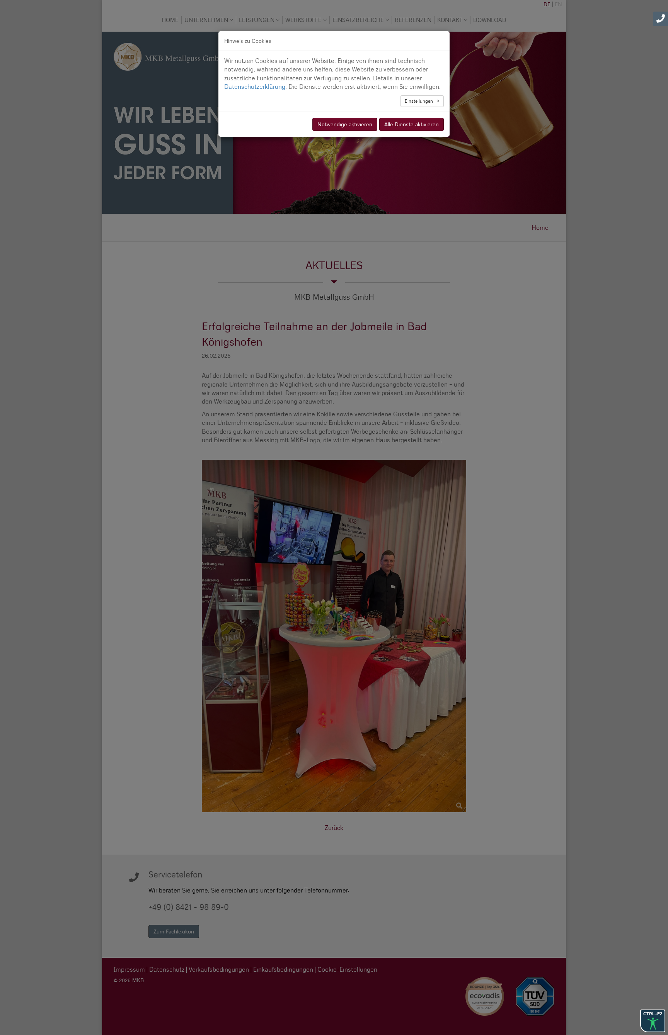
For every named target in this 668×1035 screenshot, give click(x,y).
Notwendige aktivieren (344, 124)
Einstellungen (419, 101)
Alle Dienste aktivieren (411, 124)
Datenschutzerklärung (254, 87)
